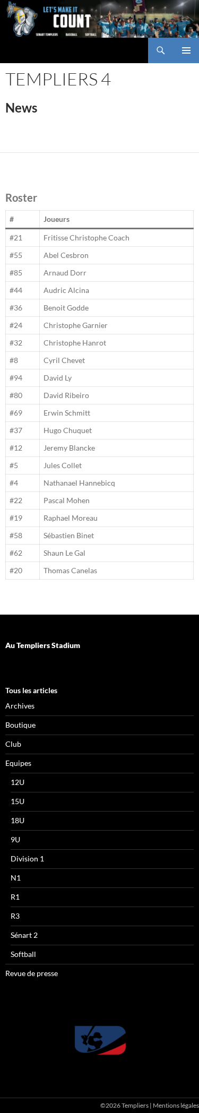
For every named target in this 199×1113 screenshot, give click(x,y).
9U (15, 839)
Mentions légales (176, 1105)
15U (17, 801)
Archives (19, 705)
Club (13, 743)
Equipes (18, 762)
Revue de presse (31, 973)
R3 (15, 915)
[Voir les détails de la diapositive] (100, 1040)
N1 (16, 877)
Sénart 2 (24, 934)
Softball (23, 954)
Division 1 (27, 858)
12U (17, 782)
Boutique (20, 724)
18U (17, 820)
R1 (15, 896)
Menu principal (186, 50)
